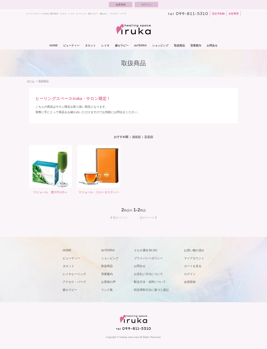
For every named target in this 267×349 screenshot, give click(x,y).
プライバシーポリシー (148, 258)
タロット (90, 45)
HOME (53, 45)
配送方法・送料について (150, 281)
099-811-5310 (192, 13)
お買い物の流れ (194, 250)
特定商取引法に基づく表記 (151, 289)
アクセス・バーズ (74, 281)
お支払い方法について (148, 274)
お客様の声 (108, 281)
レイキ (105, 45)
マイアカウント (194, 258)
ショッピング (160, 45)
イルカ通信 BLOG (145, 250)
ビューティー (71, 45)
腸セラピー (122, 45)
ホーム (31, 81)
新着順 (148, 136)
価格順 (136, 136)
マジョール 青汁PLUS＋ (50, 192)
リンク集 (107, 289)
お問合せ (212, 45)
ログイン (146, 4)
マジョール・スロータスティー (98, 192)
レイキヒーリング (74, 274)
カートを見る (192, 266)
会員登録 (121, 4)
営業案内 (195, 45)
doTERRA (140, 45)
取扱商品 (179, 45)
